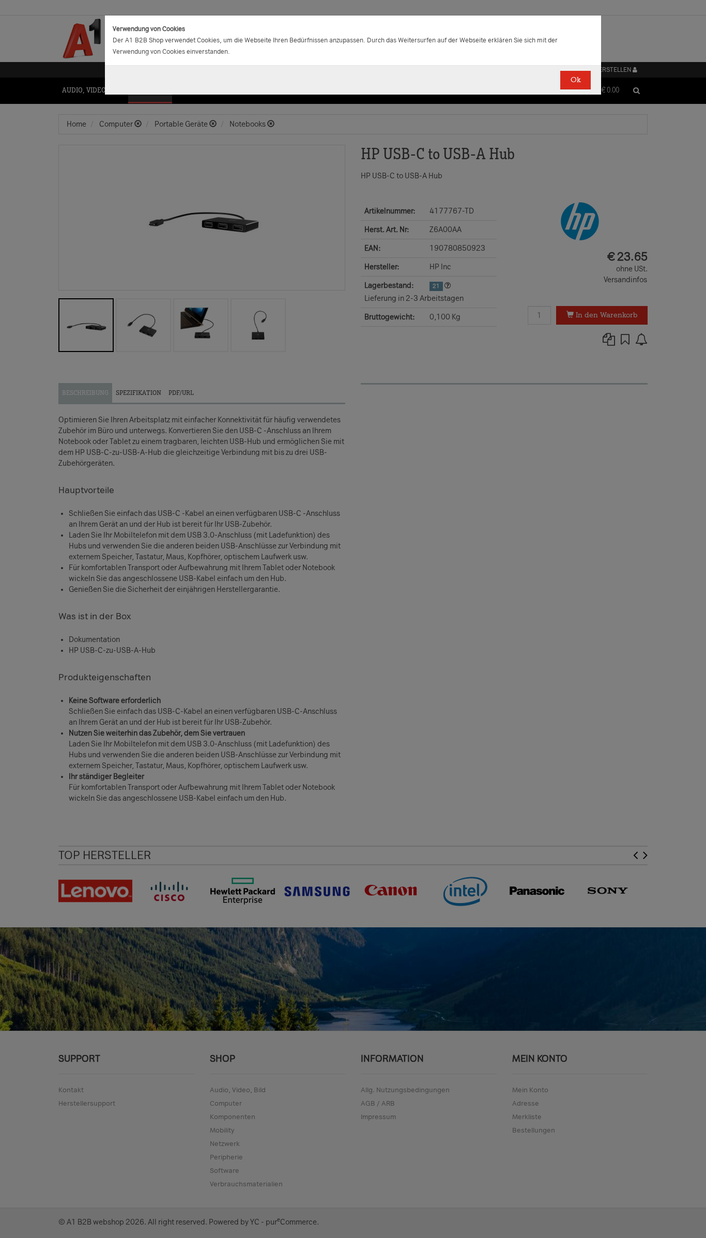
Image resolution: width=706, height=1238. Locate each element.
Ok (575, 79)
